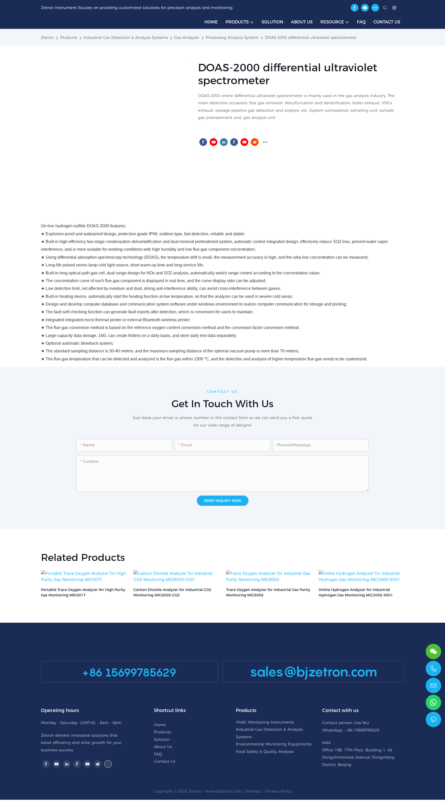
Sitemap (253, 791)
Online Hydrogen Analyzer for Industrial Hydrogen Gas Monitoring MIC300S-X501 (356, 592)
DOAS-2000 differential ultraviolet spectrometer (311, 37)
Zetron (47, 37)
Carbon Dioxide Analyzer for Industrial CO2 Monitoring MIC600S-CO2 (172, 592)
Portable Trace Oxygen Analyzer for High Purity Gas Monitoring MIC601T (83, 592)
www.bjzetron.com (223, 791)
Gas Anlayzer (186, 37)
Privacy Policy (279, 791)
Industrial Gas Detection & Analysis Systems (126, 37)
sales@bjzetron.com (313, 672)
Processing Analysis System (232, 37)
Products (68, 37)
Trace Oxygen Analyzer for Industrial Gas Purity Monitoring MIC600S (268, 592)
